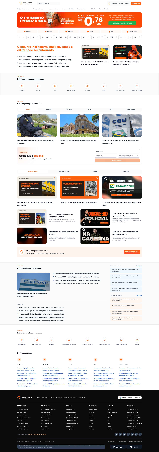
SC (131, 37)
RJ (108, 37)
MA (66, 37)
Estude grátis (136, 3)
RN (112, 37)
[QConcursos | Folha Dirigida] (26, 3)
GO (61, 37)
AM (33, 37)
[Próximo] (140, 37)
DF (52, 37)
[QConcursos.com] (24, 397)
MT (80, 37)
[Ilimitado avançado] (79, 20)
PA (84, 37)
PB (89, 37)
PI (98, 37)
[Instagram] (128, 434)
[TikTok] (136, 434)
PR (103, 37)
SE (135, 37)
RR (121, 37)
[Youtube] (124, 434)
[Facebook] (116, 434)
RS (126, 37)
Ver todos (139, 266)
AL (29, 37)
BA (43, 37)
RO (117, 37)
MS (75, 37)
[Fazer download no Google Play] (118, 447)
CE (47, 37)
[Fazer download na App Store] (134, 447)
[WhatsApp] (140, 434)
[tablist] (79, 109)
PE (94, 37)
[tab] (27, 31)
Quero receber (118, 160)
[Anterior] (19, 37)
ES (57, 37)
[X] (120, 434)
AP (38, 37)
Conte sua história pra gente (37, 434)
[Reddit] (132, 434)
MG (70, 37)
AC (24, 37)
